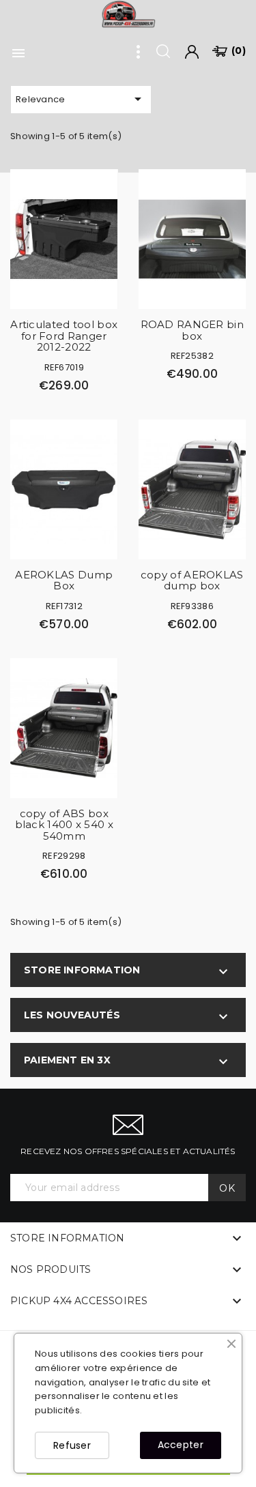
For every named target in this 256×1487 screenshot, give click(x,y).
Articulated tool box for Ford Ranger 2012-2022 (63, 335)
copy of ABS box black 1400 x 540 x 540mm (64, 824)
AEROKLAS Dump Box (64, 580)
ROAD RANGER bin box (192, 330)
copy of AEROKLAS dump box (192, 580)
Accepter (180, 1445)
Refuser (72, 1445)
